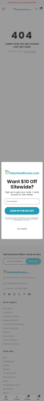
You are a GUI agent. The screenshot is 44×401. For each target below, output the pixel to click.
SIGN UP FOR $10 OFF (22, 210)
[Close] (40, 165)
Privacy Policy (26, 220)
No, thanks (22, 228)
